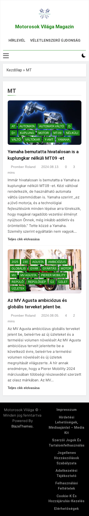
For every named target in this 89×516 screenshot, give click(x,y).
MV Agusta (28, 275)
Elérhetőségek (66, 509)
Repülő (17, 282)
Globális (19, 268)
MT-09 (57, 133)
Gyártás (49, 268)
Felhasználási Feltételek (66, 486)
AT (13, 126)
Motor (43, 133)
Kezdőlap (14, 70)
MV (14, 275)
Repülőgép (37, 282)
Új (52, 282)
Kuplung (27, 133)
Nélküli (72, 133)
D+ (13, 133)
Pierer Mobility (53, 275)
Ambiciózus (57, 262)
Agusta (38, 262)
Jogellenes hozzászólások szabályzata (66, 458)
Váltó (16, 139)
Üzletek (18, 288)
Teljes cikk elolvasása (24, 239)
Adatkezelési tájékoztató (66, 473)
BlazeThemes (22, 426)
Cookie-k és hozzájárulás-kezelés (66, 498)
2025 (15, 262)
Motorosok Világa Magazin (44, 26)
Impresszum (66, 410)
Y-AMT (49, 139)
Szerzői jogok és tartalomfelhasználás (66, 442)
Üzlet (62, 282)
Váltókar (32, 139)
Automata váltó (51, 126)
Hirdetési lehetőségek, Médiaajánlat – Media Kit (66, 425)
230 (25, 262)
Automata (27, 126)
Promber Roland (23, 167)
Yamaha (64, 139)
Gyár (34, 268)
